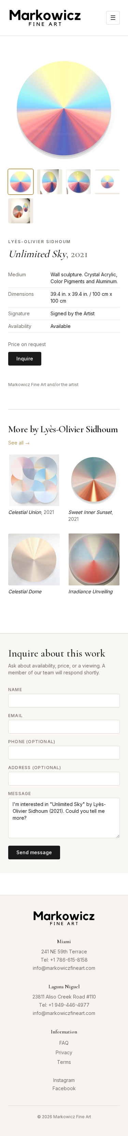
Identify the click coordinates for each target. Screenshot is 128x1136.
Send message (34, 852)
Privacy (64, 1052)
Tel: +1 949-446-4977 (64, 1005)
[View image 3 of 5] (78, 181)
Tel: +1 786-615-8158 (64, 960)
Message (19, 793)
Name (15, 689)
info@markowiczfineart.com (64, 968)
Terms (64, 1062)
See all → (19, 443)
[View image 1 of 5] (20, 181)
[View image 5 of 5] (20, 210)
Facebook (64, 1088)
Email (15, 715)
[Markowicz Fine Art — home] (45, 17)
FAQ (64, 1043)
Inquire (24, 358)
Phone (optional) (31, 741)
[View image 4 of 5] (107, 181)
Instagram (64, 1080)
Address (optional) (34, 767)
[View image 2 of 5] (49, 181)
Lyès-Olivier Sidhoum (39, 241)
